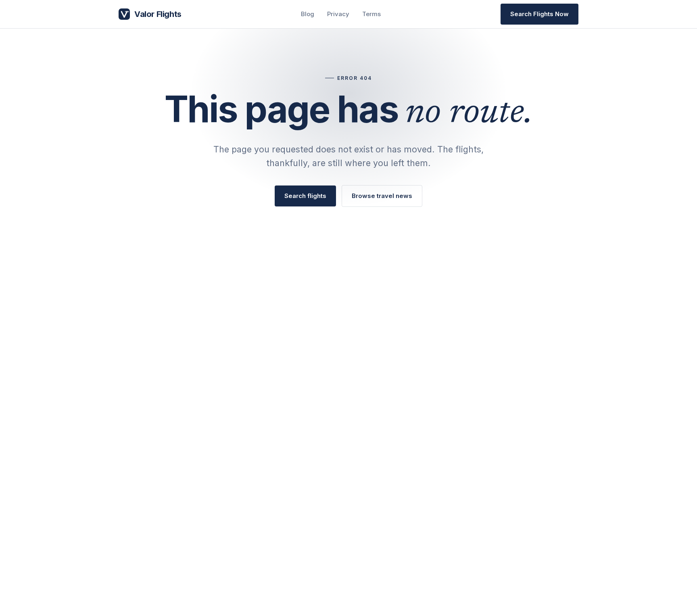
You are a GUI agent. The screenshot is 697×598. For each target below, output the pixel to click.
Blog (307, 14)
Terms (371, 14)
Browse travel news (382, 196)
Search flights (305, 196)
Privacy (338, 14)
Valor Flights (158, 14)
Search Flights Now (539, 14)
